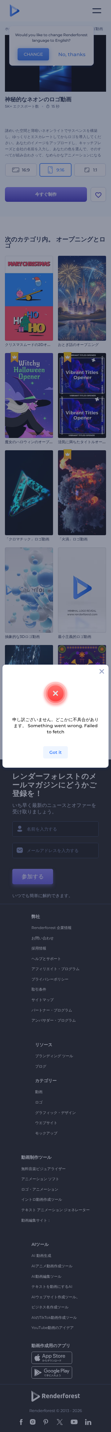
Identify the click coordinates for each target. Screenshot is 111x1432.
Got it (55, 752)
